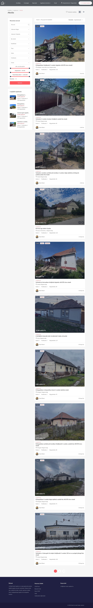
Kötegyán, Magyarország (42, 392)
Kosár (55, 3)
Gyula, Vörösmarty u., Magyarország (45, 230)
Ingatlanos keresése (45, 3)
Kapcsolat (34, 3)
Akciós (42, 26)
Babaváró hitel (38, 589)
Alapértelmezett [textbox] (77, 20)
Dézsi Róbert (42, 73)
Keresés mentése (72, 12)
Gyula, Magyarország (41, 338)
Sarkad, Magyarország (42, 121)
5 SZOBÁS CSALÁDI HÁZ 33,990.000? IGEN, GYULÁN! (51, 336)
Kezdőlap (18, 3)
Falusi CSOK (37, 591)
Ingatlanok (15, 10)
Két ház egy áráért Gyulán (43, 228)
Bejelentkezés (66, 3)
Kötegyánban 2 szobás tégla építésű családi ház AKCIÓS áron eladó (55, 499)
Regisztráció (74, 3)
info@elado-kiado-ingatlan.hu (66, 586)
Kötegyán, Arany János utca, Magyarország (46, 67)
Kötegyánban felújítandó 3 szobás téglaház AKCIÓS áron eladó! (54, 65)
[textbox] (20, 29)
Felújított (47, 243)
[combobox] (20, 29)
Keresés (20, 83)
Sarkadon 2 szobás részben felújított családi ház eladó (51, 119)
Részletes (12, 79)
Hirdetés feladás (86, 3)
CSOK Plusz (37, 586)
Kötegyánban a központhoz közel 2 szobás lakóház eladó (52, 390)
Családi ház (38, 63)
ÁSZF (36, 593)
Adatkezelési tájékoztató (40, 596)
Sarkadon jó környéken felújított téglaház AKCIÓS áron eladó (53, 282)
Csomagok (26, 3)
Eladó (37, 26)
